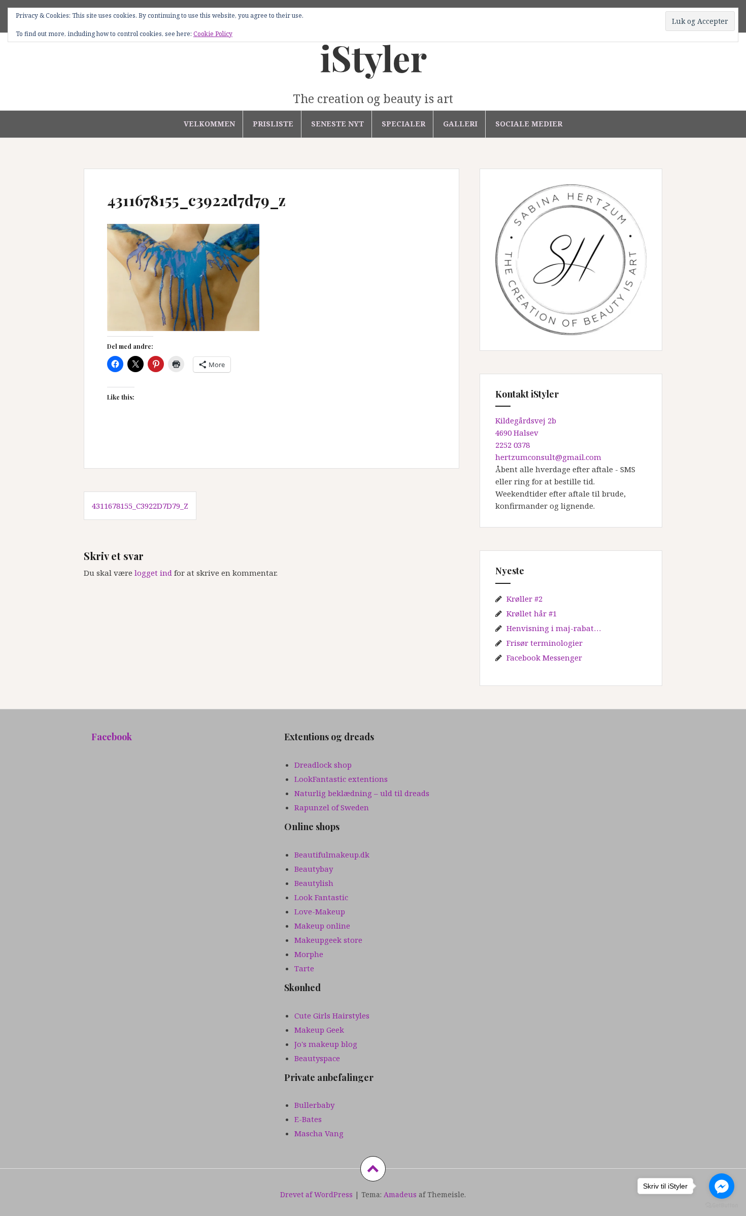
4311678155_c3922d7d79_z (140, 506)
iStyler (373, 57)
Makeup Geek (319, 1030)
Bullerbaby (314, 1105)
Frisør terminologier (544, 643)
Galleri (460, 123)
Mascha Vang (319, 1133)
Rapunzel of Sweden (331, 807)
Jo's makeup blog (325, 1044)
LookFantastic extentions (341, 779)
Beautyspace (317, 1058)
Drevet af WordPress (316, 1194)
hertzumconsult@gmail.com (548, 457)
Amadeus (400, 1194)
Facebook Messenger (544, 657)
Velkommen (209, 123)
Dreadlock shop (323, 765)
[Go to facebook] (721, 1186)
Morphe (308, 954)
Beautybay (313, 869)
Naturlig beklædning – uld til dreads (361, 793)
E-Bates (308, 1119)
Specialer (403, 123)
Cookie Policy (212, 33)
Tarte (304, 968)
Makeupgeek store (328, 940)
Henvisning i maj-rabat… (553, 628)
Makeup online (322, 926)
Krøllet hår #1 (531, 613)
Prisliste (273, 123)
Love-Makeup (319, 911)
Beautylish (313, 883)
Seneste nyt (337, 123)
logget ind (153, 573)
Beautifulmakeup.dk (331, 854)
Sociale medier (528, 123)
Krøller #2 (524, 599)
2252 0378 (512, 445)
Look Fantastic (321, 897)
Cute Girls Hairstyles (331, 1015)
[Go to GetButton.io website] (721, 1205)
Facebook (111, 737)
